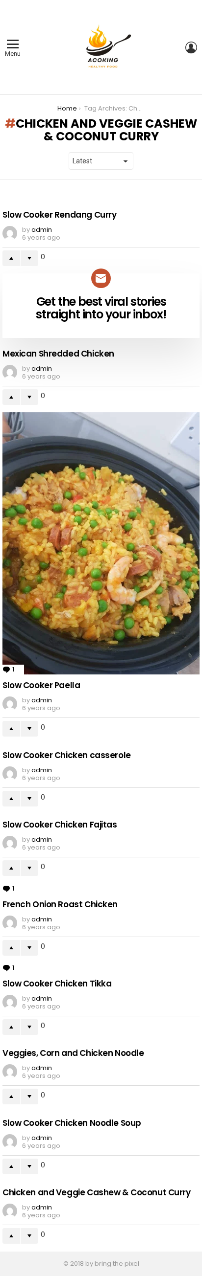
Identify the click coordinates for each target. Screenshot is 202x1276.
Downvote (29, 258)
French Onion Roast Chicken (60, 904)
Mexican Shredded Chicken (58, 353)
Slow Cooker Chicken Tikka (56, 983)
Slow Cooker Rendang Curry (59, 215)
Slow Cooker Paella (41, 685)
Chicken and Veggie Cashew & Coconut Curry (96, 1192)
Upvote (11, 258)
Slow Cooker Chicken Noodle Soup (71, 1123)
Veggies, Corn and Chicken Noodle (73, 1053)
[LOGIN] (191, 47)
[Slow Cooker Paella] (101, 543)
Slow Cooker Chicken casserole (66, 755)
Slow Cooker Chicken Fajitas (59, 824)
